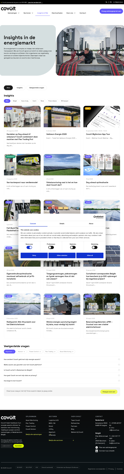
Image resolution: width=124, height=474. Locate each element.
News (42, 101)
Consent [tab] (33, 223)
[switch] (51, 247)
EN (111, 2)
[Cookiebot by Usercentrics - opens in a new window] (95, 217)
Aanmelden (18, 446)
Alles (8, 88)
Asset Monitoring (66, 352)
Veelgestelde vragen (36, 88)
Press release (52, 101)
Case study (24, 101)
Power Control (35, 352)
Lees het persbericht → (35, 2)
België (15, 101)
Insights (20, 88)
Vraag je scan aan (109, 392)
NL (106, 2)
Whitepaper (64, 101)
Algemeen (10, 352)
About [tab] (91, 223)
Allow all (90, 255)
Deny (34, 255)
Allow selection (62, 255)
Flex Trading (50, 352)
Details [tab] (62, 223)
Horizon (21, 352)
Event (34, 101)
